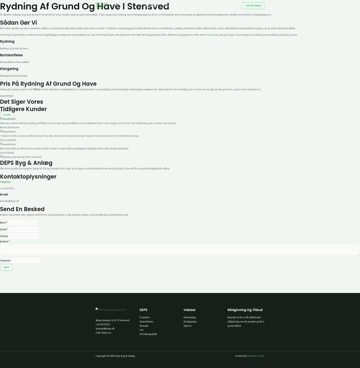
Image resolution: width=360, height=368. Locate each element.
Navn (3, 222)
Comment (5, 260)
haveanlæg (213, 34)
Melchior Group (255, 355)
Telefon (5, 182)
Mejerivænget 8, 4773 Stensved (112, 320)
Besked (5, 241)
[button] (253, 5)
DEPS (231, 5)
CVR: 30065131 (103, 332)
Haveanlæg (151, 5)
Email (4, 229)
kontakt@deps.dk (105, 328)
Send (6, 267)
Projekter (219, 5)
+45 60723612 (103, 324)
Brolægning (186, 5)
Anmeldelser (146, 321)
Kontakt (144, 325)
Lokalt (203, 5)
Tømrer (169, 5)
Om (141, 329)
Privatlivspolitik (148, 334)
